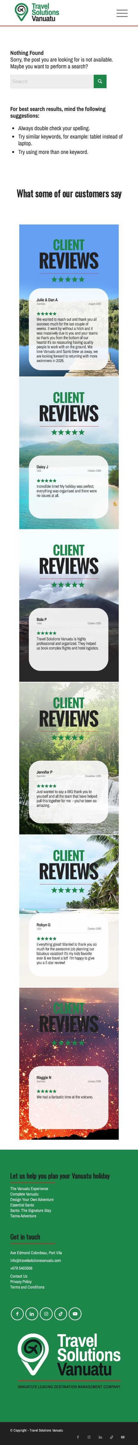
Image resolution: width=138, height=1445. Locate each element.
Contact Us (18, 1276)
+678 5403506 (21, 1268)
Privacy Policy (20, 1281)
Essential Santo (22, 1205)
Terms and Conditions (27, 1287)
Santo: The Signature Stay (30, 1210)
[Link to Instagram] (46, 1313)
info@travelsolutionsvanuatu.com (35, 1260)
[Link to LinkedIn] (31, 1313)
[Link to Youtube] (75, 1313)
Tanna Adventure (23, 1216)
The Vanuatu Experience (29, 1188)
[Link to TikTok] (60, 1313)
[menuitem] (119, 13)
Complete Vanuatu (24, 1194)
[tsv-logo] (57, 13)
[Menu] (119, 13)
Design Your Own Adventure (32, 1199)
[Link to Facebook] (17, 1313)
